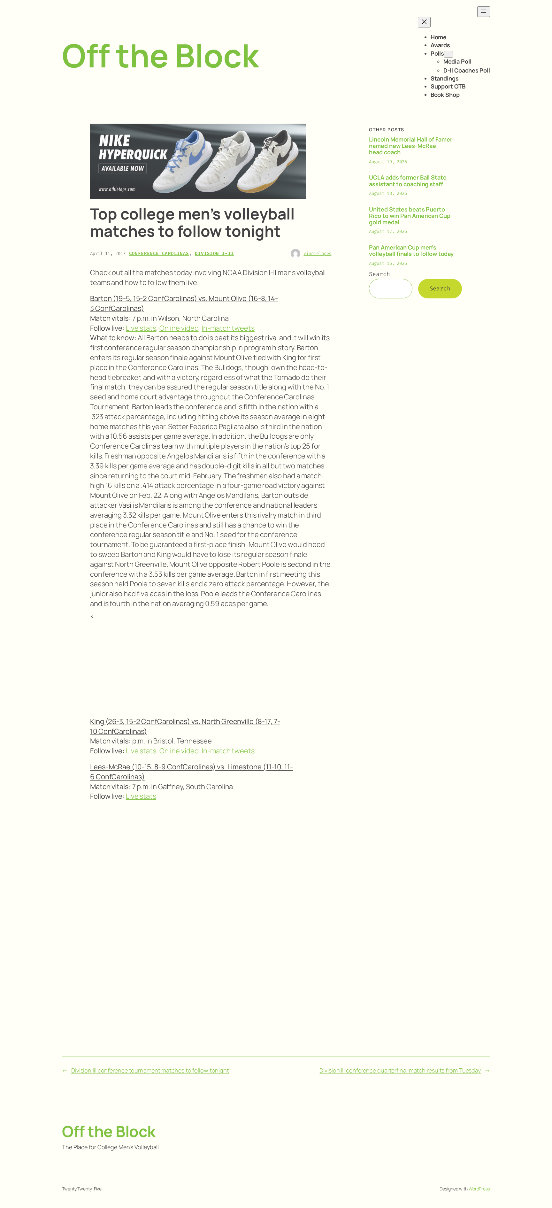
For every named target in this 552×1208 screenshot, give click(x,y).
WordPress (479, 1189)
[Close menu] (424, 22)
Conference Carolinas (159, 253)
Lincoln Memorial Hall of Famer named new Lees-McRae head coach (410, 146)
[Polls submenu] (448, 54)
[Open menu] (483, 11)
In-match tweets (228, 328)
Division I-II (214, 253)
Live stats (141, 328)
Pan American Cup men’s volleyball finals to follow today (411, 250)
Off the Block (160, 55)
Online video (179, 328)
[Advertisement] (210, 666)
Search (379, 274)
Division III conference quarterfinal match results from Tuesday (400, 1070)
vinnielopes (317, 253)
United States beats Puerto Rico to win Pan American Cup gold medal (409, 216)
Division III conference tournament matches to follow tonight (150, 1070)
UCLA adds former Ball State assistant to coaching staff (407, 180)
